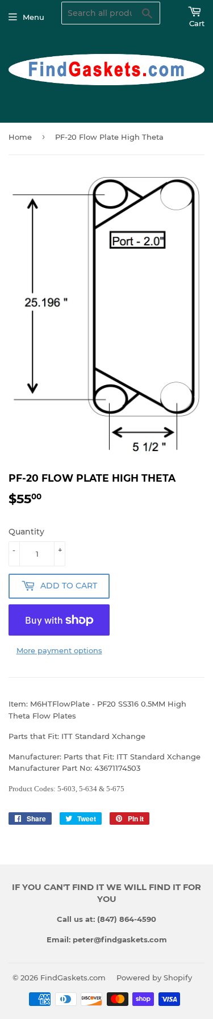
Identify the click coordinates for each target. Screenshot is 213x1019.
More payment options (59, 650)
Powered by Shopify (154, 977)
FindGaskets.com (73, 977)
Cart (196, 23)
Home (20, 136)
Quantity (26, 532)
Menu (33, 17)
